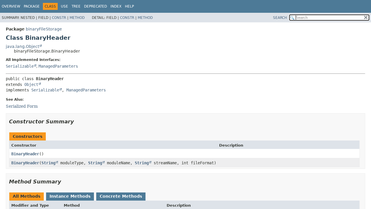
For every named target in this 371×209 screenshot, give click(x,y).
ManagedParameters (58, 66)
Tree (76, 6)
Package (32, 6)
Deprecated (95, 6)
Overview (11, 6)
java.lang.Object (22, 46)
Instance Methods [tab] (70, 196)
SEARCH (280, 18)
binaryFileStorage (44, 29)
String (48, 163)
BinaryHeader (25, 154)
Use (64, 6)
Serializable (20, 66)
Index (115, 6)
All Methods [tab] (26, 196)
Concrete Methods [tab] (121, 196)
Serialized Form (22, 106)
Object (31, 84)
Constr (59, 18)
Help (129, 6)
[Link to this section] (78, 121)
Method (77, 18)
